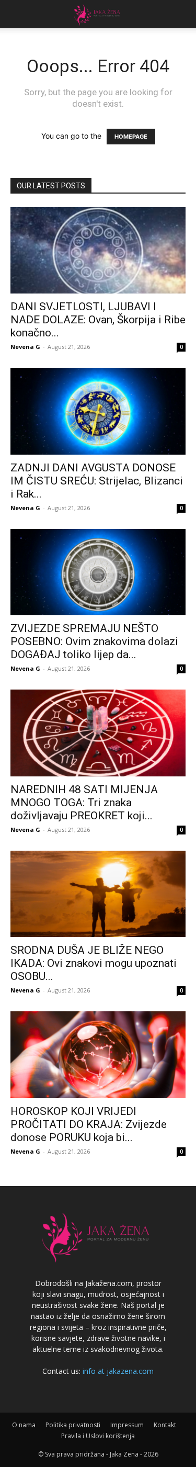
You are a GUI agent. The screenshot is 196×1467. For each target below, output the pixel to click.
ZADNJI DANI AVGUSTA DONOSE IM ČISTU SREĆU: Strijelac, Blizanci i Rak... (96, 480)
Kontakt (165, 1424)
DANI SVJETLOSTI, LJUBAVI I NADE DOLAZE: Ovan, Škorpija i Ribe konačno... (98, 319)
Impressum (127, 1424)
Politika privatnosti (72, 1424)
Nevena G (25, 347)
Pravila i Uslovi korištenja (98, 1435)
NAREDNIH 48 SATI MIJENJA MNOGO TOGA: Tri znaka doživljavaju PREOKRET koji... (84, 802)
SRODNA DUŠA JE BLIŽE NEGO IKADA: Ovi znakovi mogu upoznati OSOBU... (93, 963)
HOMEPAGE (130, 136)
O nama (24, 1424)
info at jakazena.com (118, 1371)
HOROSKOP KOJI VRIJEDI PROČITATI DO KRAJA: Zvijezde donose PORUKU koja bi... (88, 1124)
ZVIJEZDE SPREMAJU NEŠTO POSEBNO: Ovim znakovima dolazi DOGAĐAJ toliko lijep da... (94, 641)
